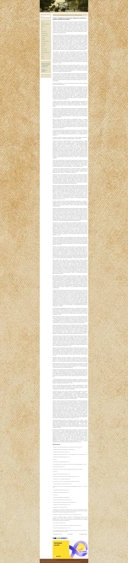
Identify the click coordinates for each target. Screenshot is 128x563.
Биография (43, 25)
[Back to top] (125, 560)
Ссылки (42, 56)
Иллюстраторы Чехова (45, 41)
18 (56, 132)
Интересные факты (44, 35)
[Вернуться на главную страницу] (64, 6)
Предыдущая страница (57, 534)
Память (42, 54)
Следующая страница (83, 534)
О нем (42, 27)
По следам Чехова (44, 33)
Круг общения (43, 31)
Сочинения (43, 37)
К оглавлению (70, 534)
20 (74, 138)
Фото (42, 29)
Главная (42, 22)
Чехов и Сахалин (44, 48)
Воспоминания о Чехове (45, 52)
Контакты (42, 58)
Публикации (43, 39)
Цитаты (42, 46)
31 (60, 311)
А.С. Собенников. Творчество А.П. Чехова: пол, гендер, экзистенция (70, 15)
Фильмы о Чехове (44, 50)
